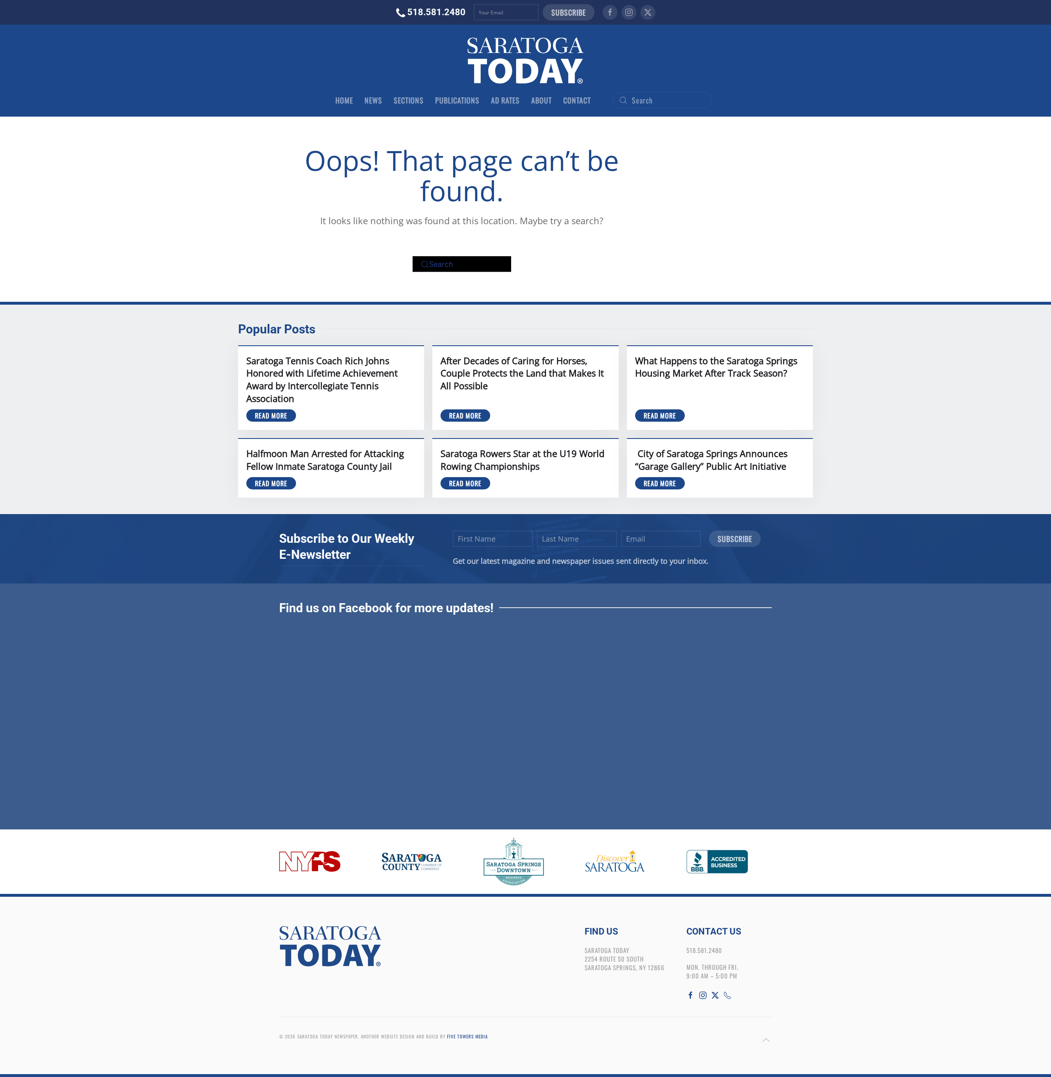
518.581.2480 (436, 12)
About (541, 100)
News (373, 100)
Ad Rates (505, 100)
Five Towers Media (467, 1036)
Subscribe (568, 12)
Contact (577, 100)
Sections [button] (409, 100)
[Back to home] (525, 60)
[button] (766, 1040)
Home (344, 100)
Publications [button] (457, 100)
